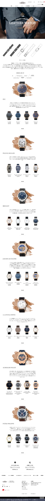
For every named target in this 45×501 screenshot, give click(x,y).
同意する (35, 499)
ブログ (3, 9)
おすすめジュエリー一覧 (27, 475)
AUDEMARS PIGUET (22, 77)
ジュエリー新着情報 (11, 475)
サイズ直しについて (24, 485)
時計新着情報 (3, 475)
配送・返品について (24, 482)
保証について (24, 486)
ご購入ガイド (2, 11)
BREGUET (25, 75)
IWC (12, 75)
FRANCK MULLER (19, 75)
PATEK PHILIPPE (29, 77)
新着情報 (42, 475)
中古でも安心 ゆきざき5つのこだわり (36, 482)
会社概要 (32, 481)
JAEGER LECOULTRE (32, 75)
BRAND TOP (41, 498)
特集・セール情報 (35, 475)
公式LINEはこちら (15, 469)
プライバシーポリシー (34, 485)
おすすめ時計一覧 (18, 475)
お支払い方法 (24, 481)
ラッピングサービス (24, 489)
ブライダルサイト (33, 493)
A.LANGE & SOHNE (16, 77)
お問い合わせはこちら (29, 469)
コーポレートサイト (24, 493)
